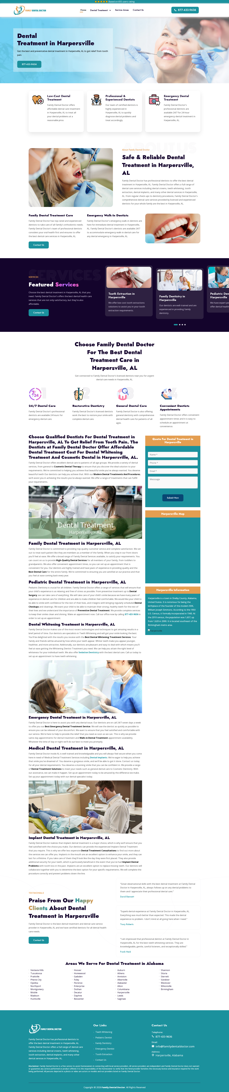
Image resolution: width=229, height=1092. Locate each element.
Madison (34, 995)
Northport (35, 986)
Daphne (78, 995)
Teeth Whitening (103, 1032)
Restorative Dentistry (88, 405)
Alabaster (122, 982)
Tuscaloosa (36, 973)
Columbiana (123, 989)
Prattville (34, 976)
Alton (120, 986)
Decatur (78, 992)
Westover (165, 982)
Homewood (79, 973)
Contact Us (138, 10)
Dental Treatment (99, 10)
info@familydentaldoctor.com (175, 1046)
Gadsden (78, 976)
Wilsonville (166, 986)
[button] (175, 324)
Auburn (121, 970)
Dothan (78, 989)
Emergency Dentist (104, 1048)
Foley (76, 979)
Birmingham (167, 989)
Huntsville (35, 998)
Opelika (34, 982)
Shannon (165, 970)
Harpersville (123, 992)
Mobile (33, 992)
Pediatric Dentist (103, 1037)
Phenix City (35, 979)
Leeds (120, 995)
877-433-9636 (187, 10)
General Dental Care (131, 405)
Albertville (122, 979)
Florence (78, 982)
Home (83, 10)
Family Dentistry (103, 1043)
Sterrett (165, 976)
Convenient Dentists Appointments (174, 407)
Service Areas (122, 10)
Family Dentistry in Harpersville (172, 298)
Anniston (121, 976)
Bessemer (79, 998)
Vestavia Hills (37, 970)
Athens (120, 973)
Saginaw (121, 998)
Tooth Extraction (103, 1054)
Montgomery (37, 989)
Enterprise (79, 986)
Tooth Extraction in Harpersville (121, 295)
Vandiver (165, 979)
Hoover (77, 970)
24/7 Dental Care (42, 405)
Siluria (164, 973)
